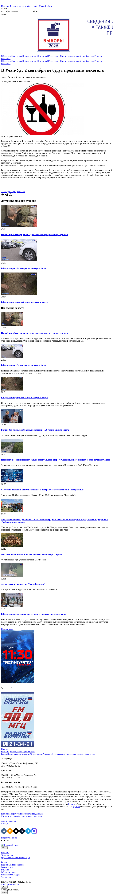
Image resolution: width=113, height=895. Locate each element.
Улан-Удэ (5, 191)
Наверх (4, 749)
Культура (89, 56)
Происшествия (29, 56)
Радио (4, 754)
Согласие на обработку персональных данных (23, 816)
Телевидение (16, 6)
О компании (36, 754)
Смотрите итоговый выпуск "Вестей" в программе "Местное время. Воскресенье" (42, 490)
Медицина (42, 56)
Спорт (63, 56)
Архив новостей (9, 821)
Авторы (5, 823)
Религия (98, 56)
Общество (6, 56)
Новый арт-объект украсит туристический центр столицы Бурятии (34, 234)
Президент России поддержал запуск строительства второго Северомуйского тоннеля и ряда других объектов (55, 460)
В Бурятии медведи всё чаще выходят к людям (24, 302)
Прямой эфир (37, 6)
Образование (53, 56)
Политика (5, 58)
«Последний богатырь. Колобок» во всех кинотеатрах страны (31, 554)
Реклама (46, 754)
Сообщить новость (10, 884)
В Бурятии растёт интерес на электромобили (23, 268)
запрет (13, 191)
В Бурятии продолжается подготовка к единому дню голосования (34, 614)
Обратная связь (58, 754)
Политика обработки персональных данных (22, 814)
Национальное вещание (18, 754)
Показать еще (7, 629)
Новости (5, 6)
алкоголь (21, 191)
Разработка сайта (9, 838)
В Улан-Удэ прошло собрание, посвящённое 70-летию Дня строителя (35, 430)
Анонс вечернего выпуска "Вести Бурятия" (23, 584)
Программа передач (75, 754)
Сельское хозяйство (76, 56)
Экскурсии (90, 754)
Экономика (16, 56)
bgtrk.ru (71, 804)
